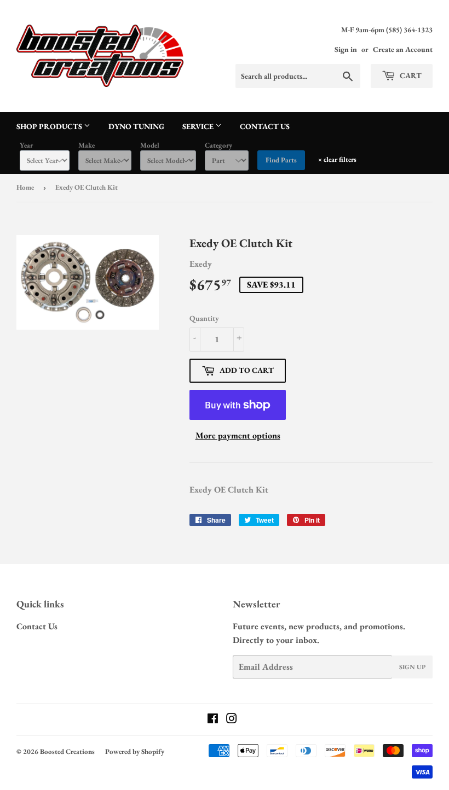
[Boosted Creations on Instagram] (231, 719)
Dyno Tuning (136, 126)
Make (86, 145)
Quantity (204, 318)
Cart (410, 75)
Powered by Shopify (134, 751)
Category (218, 145)
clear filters (337, 159)
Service (198, 126)
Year (26, 145)
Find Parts (281, 160)
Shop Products (50, 126)
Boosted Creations (67, 751)
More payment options (237, 435)
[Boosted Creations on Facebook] (212, 719)
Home (25, 187)
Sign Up (412, 667)
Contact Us (265, 126)
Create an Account (403, 49)
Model (149, 145)
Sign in (346, 49)
